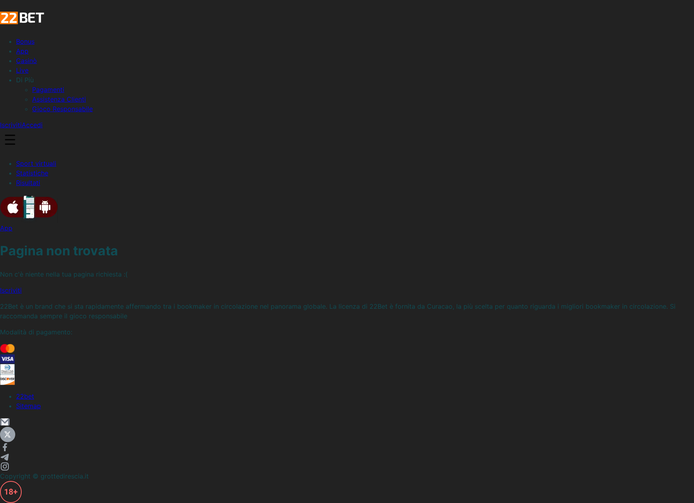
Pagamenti (48, 90)
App (22, 51)
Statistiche (32, 173)
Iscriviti (11, 125)
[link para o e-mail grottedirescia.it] (347, 422)
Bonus (25, 41)
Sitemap (28, 406)
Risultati (28, 183)
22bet (25, 396)
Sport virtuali (36, 163)
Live (22, 70)
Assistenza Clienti (59, 99)
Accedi (32, 125)
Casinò (26, 61)
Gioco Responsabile (62, 109)
